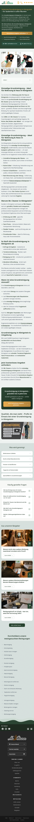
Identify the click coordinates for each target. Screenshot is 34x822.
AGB (6, 818)
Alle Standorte (17, 794)
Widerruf (11, 818)
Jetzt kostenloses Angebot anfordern (18, 404)
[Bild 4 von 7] (24, 71)
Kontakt (17, 807)
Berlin (17, 781)
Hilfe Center (17, 802)
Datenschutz (18, 818)
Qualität (17, 773)
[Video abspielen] (17, 430)
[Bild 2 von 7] (11, 71)
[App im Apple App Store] (28, 729)
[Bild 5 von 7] (31, 71)
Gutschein (12, 754)
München (17, 783)
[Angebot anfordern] (18, 2)
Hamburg (17, 786)
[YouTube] (9, 729)
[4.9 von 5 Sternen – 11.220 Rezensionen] (28, 2)
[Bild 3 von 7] (17, 71)
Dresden (17, 792)
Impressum (26, 818)
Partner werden (14, 749)
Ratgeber (17, 810)
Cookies (22, 820)
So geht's (17, 765)
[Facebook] (2, 729)
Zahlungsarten (17, 770)
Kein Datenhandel (14, 820)
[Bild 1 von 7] (4, 71)
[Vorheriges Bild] (4, 59)
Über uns (17, 762)
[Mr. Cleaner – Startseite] (17, 737)
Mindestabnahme (17, 768)
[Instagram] (6, 729)
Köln (17, 789)
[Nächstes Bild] (30, 59)
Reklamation (17, 805)
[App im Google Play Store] (31, 729)
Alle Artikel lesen (17, 625)
